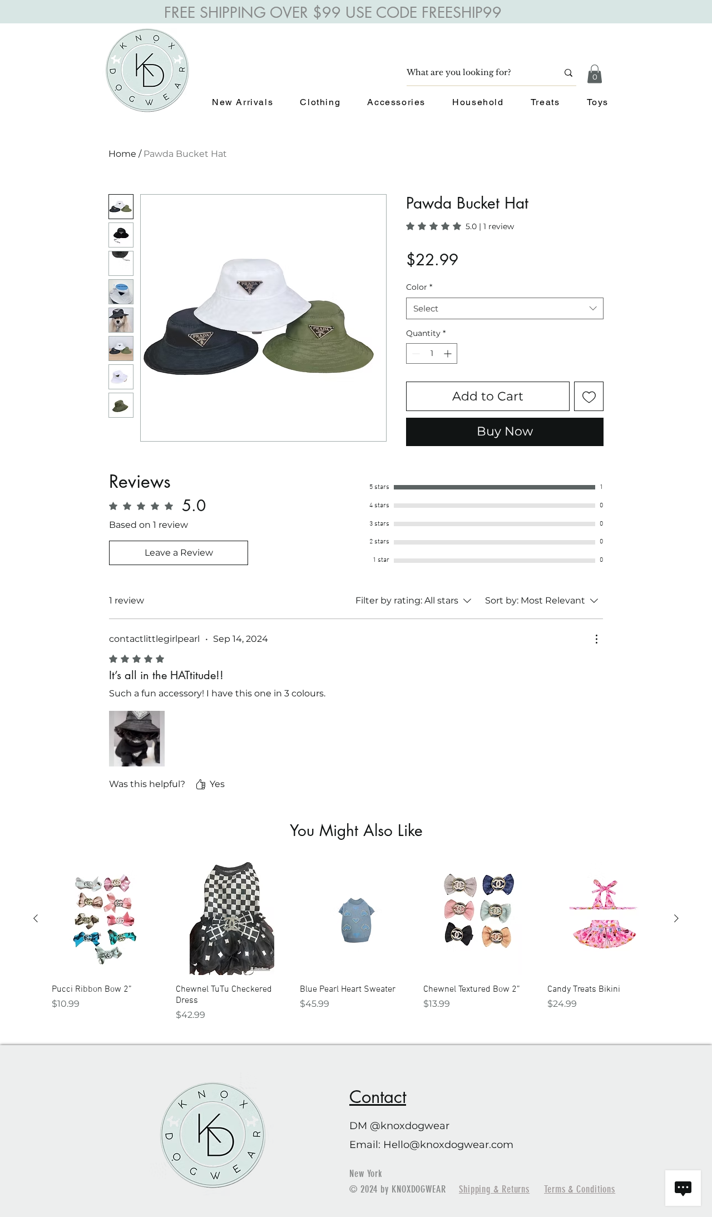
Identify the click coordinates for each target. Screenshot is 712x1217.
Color (419, 287)
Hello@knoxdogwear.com (448, 1145)
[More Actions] (596, 639)
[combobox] (505, 308)
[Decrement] (415, 353)
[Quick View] (108, 918)
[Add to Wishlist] (589, 396)
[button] (594, 74)
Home (122, 154)
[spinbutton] (432, 353)
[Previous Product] (35, 918)
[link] (460, 226)
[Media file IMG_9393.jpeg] (137, 738)
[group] (356, 942)
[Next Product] (676, 918)
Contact (377, 1097)
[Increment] (449, 353)
